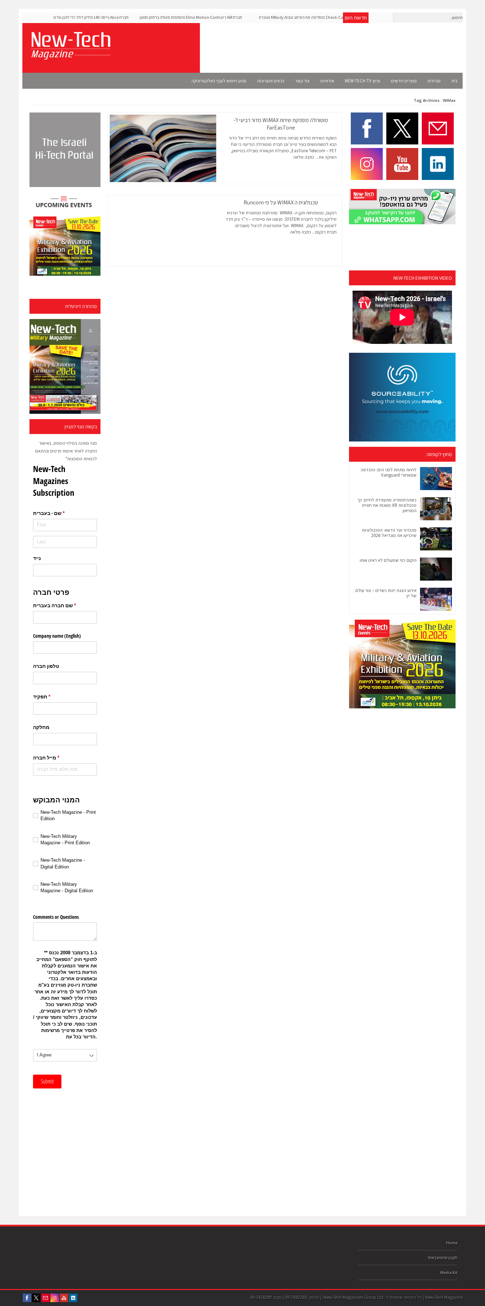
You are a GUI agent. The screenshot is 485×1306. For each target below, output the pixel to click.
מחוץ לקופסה (439, 454)
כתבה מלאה (303, 157)
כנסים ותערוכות (270, 81)
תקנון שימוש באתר (442, 1257)
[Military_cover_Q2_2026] (64, 366)
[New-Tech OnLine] (70, 56)
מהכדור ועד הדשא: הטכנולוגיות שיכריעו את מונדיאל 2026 (389, 532)
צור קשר (302, 81)
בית (454, 81)
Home (451, 1242)
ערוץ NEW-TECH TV (362, 81)
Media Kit (448, 1272)
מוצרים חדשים (404, 81)
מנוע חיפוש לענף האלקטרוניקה (218, 81)
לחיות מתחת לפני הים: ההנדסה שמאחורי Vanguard (388, 472)
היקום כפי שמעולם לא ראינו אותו (388, 560)
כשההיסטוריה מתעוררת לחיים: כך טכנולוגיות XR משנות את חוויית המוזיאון (386, 505)
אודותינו (327, 81)
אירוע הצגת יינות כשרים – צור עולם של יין (385, 593)
